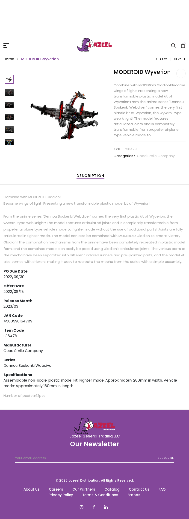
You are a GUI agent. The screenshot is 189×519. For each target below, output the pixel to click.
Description (90, 175)
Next (177, 59)
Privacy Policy (61, 494)
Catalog (112, 489)
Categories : (124, 155)
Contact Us (139, 489)
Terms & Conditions (100, 494)
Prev (163, 59)
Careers (56, 489)
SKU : (118, 149)
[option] (9, 79)
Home (8, 59)
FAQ (162, 489)
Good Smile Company (156, 155)
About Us (32, 489)
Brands (133, 494)
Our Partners (83, 489)
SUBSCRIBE (166, 458)
